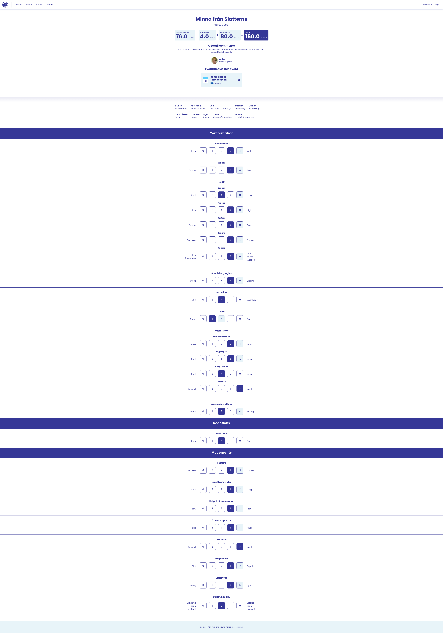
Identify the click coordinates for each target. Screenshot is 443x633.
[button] (427, 5)
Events (29, 4)
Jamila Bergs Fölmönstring (221, 80)
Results (39, 4)
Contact (50, 4)
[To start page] (5, 4)
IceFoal (19, 4)
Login (437, 4)
